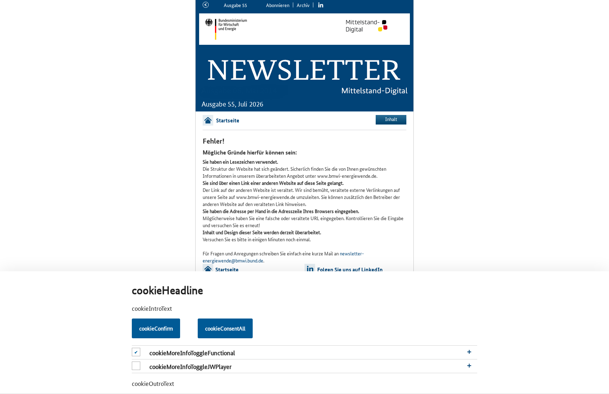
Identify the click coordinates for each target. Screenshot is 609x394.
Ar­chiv (303, 4)
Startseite (227, 120)
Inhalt (391, 118)
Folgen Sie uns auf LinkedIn (350, 269)
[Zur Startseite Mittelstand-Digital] (374, 26)
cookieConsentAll (225, 328)
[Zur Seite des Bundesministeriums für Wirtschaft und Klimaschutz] (260, 29)
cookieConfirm (156, 328)
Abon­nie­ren (277, 4)
